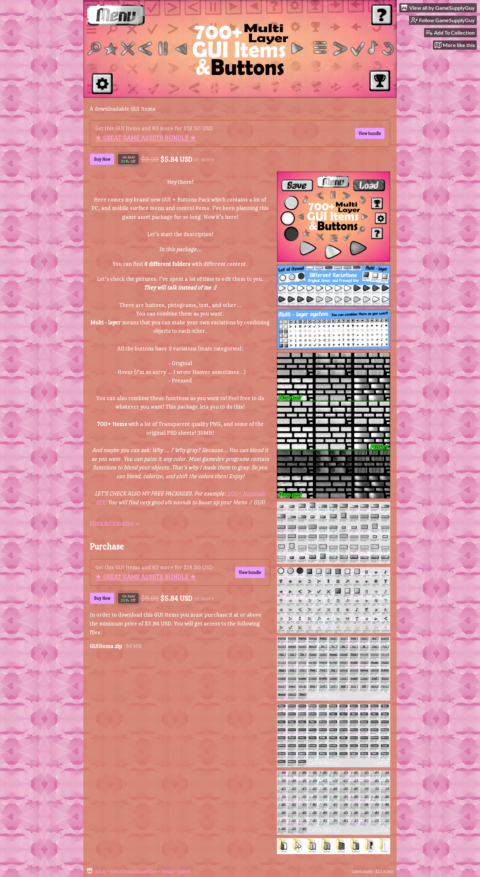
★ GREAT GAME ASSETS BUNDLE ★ (145, 137)
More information (112, 523)
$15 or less (384, 871)
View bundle (370, 133)
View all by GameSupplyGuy (133, 871)
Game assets (362, 871)
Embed (184, 871)
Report (168, 871)
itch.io (100, 871)
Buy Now (102, 159)
